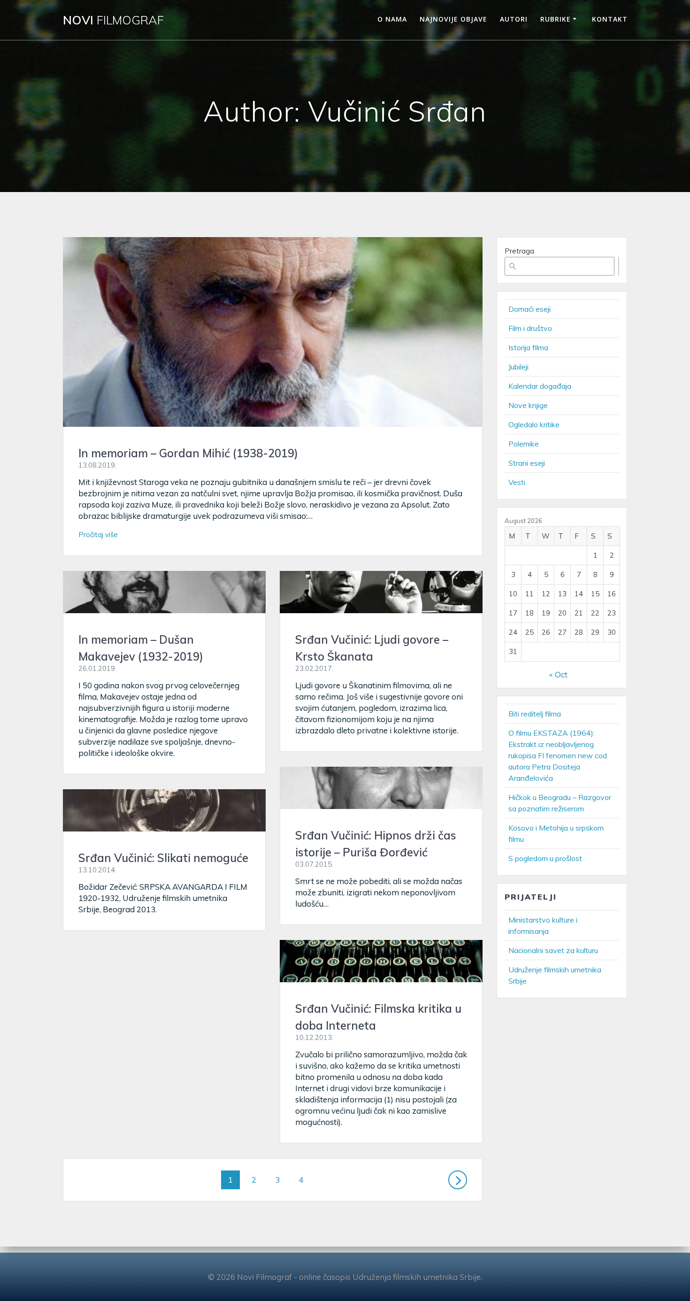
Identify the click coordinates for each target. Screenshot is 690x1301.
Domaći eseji (529, 309)
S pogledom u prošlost (545, 858)
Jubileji (518, 366)
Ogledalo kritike (534, 424)
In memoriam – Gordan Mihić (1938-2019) (188, 453)
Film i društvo (530, 328)
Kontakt (610, 19)
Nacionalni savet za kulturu (553, 950)
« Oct (558, 674)
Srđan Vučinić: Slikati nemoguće (163, 858)
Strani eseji (526, 463)
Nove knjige (528, 405)
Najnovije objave (453, 19)
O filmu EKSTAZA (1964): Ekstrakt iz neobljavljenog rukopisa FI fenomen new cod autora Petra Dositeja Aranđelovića (557, 755)
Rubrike (555, 19)
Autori (514, 19)
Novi (113, 20)
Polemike (523, 443)
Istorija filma (528, 347)
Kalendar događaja (539, 386)
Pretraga (519, 250)
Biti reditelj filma (534, 713)
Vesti (516, 482)
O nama (392, 19)
